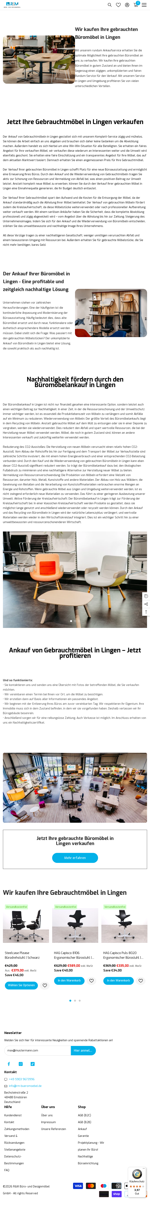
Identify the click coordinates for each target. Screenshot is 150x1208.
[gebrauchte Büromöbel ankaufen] (75, 788)
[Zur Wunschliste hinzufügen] (45, 986)
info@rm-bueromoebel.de (25, 1086)
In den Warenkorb (69, 980)
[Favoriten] (118, 5)
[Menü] (143, 1169)
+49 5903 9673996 (22, 1079)
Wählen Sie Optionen (21, 985)
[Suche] (109, 5)
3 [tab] (79, 621)
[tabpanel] (75, 579)
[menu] (144, 5)
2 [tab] (75, 621)
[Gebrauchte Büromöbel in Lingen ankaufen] (39, 59)
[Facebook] (8, 1063)
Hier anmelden (84, 1050)
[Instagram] (20, 1063)
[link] (111, 313)
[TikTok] (32, 1063)
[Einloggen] (127, 4)
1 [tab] (71, 621)
